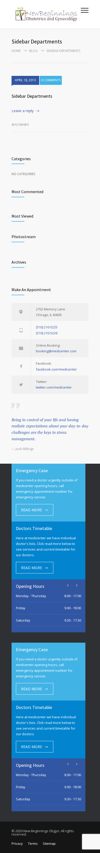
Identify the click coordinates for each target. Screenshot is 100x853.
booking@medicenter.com (56, 351)
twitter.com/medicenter (54, 387)
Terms (33, 843)
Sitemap (49, 843)
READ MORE (31, 509)
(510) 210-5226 (46, 333)
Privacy (17, 843)
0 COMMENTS (51, 80)
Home (16, 51)
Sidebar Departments (32, 96)
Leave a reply (23, 110)
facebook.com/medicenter (56, 369)
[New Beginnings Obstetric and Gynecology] (46, 14)
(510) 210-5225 (46, 327)
